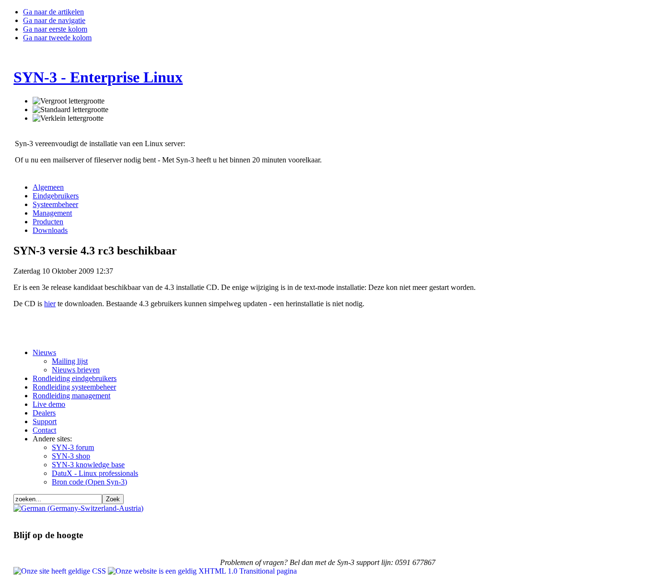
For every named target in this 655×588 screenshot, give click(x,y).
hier (50, 304)
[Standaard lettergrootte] (70, 109)
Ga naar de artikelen (53, 12)
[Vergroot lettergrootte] (69, 101)
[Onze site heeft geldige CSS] (60, 571)
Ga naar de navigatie (54, 20)
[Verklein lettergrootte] (68, 118)
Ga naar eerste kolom (55, 29)
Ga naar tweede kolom (57, 38)
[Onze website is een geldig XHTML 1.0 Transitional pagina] (202, 571)
